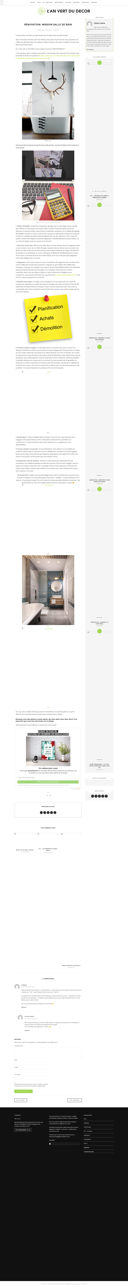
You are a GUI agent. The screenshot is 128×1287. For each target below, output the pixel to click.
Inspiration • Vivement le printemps (99, 623)
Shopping (94, 2)
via (50, 141)
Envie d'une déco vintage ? (71, 965)
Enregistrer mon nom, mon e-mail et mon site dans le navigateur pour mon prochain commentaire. (31, 1085)
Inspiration (85, 2)
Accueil (32, 2)
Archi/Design (59, 2)
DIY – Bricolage (48, 2)
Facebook (53, 1118)
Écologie (68, 2)
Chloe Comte (29, 1016)
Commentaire (19, 1046)
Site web (17, 1074)
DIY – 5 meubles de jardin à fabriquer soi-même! (99, 196)
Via (48, 433)
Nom (16, 1060)
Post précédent (74, 1100)
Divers (85, 1143)
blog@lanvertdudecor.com (63, 1136)
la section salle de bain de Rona (66, 275)
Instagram (59, 1118)
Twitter (70, 1118)
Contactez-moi (89, 1151)
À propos (86, 1147)
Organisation (87, 1139)
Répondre (23, 1007)
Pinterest (65, 1118)
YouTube (75, 1118)
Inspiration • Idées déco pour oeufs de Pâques (99, 480)
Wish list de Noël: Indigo (25, 850)
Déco (39, 2)
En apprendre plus (23, 1130)
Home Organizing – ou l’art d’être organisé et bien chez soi (99, 766)
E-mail (16, 1067)
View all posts (90, 49)
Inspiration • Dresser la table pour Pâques (99, 338)
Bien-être (76, 2)
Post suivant (20, 1100)
